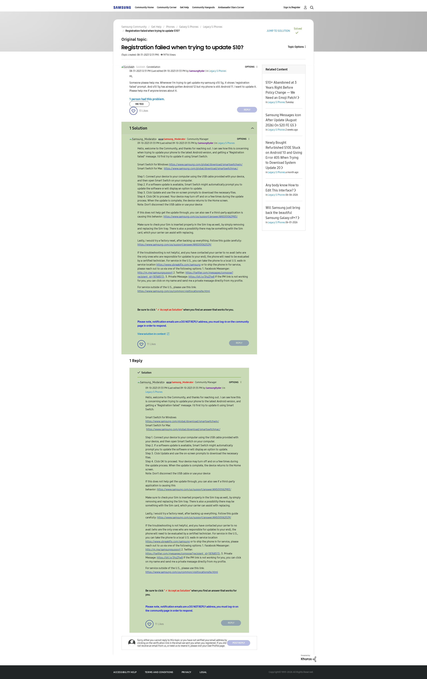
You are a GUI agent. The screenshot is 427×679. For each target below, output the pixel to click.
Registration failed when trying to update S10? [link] (152, 30)
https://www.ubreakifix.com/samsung (178, 264)
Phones (170, 26)
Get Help (184, 7)
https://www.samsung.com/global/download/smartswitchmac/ (201, 168)
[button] (251, 67)
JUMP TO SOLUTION (278, 30)
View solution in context (151, 333)
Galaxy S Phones (188, 26)
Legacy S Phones (212, 26)
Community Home (144, 7)
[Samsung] (122, 7)
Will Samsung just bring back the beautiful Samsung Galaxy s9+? (283, 213)
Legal (203, 672)
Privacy (186, 672)
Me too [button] (139, 104)
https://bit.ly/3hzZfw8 (201, 276)
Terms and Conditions (159, 672)
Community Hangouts (203, 7)
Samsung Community (134, 26)
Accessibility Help (125, 672)
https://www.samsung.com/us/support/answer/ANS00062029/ (174, 244)
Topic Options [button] (296, 46)
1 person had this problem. (147, 99)
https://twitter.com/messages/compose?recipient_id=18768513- (183, 553)
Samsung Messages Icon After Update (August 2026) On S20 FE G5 (283, 120)
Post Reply (239, 642)
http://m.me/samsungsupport (155, 272)
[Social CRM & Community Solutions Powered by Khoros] (308, 658)
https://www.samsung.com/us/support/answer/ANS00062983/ (200, 216)
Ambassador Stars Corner (231, 7)
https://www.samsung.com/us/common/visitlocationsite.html (173, 291)
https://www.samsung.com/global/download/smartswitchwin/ (206, 164)
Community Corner (167, 7)
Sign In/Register (292, 7)
